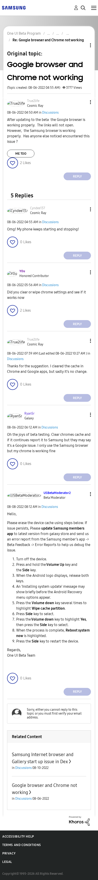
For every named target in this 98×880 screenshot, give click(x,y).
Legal (7, 862)
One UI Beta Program (24, 33)
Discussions (50, 113)
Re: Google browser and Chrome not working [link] (48, 40)
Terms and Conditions (21, 845)
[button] (83, 102)
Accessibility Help (18, 836)
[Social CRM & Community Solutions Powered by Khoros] (79, 820)
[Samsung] (14, 7)
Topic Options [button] (83, 45)
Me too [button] (20, 154)
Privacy (8, 853)
